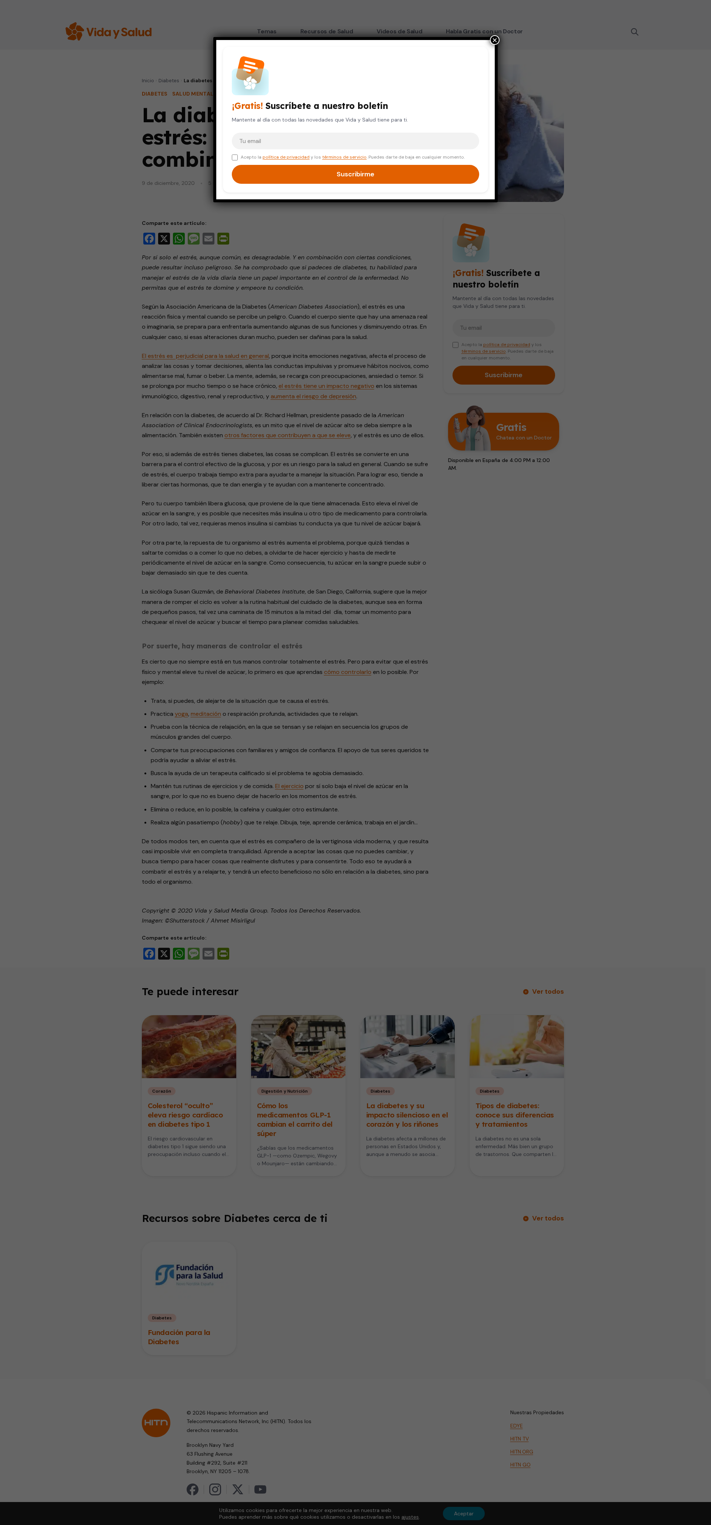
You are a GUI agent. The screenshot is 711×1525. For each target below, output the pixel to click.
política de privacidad (286, 157)
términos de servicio (344, 157)
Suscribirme (355, 174)
